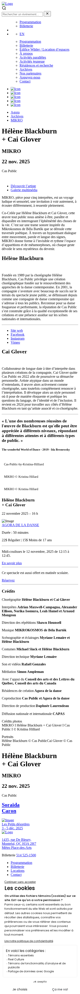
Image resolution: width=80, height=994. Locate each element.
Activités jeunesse (32, 61)
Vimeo (15, 342)
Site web (17, 330)
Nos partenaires (30, 73)
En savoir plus (12, 563)
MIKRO (17, 120)
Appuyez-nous (30, 77)
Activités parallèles (33, 57)
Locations (17, 871)
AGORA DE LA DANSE (20, 525)
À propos (26, 53)
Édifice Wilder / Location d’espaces (44, 49)
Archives (26, 69)
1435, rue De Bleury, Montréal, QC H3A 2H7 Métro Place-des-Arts (19, 844)
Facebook (17, 334)
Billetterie (26, 26)
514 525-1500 (26, 855)
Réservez (8, 580)
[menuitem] (22, 34)
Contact (25, 81)
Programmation (30, 22)
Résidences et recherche (36, 65)
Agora (15, 112)
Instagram (17, 338)
